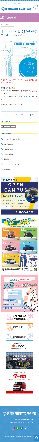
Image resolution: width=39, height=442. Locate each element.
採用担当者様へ (9, 154)
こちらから (26, 96)
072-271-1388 (14, 423)
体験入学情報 (8, 144)
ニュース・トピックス (8, 27)
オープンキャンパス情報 (12, 139)
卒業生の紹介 (8, 159)
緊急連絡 (7, 169)
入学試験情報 (8, 149)
